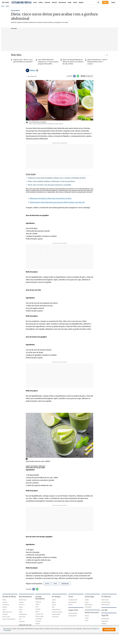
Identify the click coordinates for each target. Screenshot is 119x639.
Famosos (21, 602)
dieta (55, 583)
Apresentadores (105, 618)
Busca (98, 2)
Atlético (54, 602)
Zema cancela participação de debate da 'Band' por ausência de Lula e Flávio (73, 62)
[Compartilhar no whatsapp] (78, 76)
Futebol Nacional (56, 609)
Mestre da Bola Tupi (106, 626)
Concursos (38, 621)
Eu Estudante (38, 618)
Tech (20, 619)
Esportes (37, 623)
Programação (104, 621)
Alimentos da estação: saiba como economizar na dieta (50, 198)
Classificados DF (72, 602)
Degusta (81, 2)
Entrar (113, 2)
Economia (47, 2)
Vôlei (53, 607)
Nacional (54, 2)
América (54, 599)
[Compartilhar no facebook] (74, 76)
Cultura (75, 2)
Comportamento (23, 614)
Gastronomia (22, 616)
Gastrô (86, 620)
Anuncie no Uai (25, 625)
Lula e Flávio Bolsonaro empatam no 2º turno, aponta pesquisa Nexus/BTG (48, 62)
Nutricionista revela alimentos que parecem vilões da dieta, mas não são (57, 202)
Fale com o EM (6, 616)
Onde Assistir (55, 616)
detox (47, 583)
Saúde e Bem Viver (7, 612)
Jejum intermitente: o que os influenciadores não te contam (97, 62)
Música (21, 609)
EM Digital (4, 614)
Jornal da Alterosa (105, 602)
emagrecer (65, 583)
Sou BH (104, 610)
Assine (105, 2)
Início (2, 6)
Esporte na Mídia (56, 614)
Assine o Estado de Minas (8, 619)
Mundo (37, 611)
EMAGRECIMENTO (15, 10)
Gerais (35, 2)
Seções (7, 2)
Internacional (62, 2)
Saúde (69, 2)
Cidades (87, 599)
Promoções (22, 621)
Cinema (21, 607)
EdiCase (32, 70)
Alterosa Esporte (105, 604)
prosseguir (109, 629)
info (37, 70)
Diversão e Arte (39, 614)
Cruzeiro (54, 604)
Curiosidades (88, 607)
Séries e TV (22, 604)
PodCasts (103, 623)
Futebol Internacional (57, 612)
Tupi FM (104, 615)
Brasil (36, 606)
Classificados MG (72, 599)
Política (41, 2)
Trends (20, 612)
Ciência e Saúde (39, 616)
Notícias (70, 604)
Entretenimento (22, 599)
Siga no (83, 76)
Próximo (107, 55)
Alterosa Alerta (105, 599)
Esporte (87, 602)
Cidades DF (38, 602)
